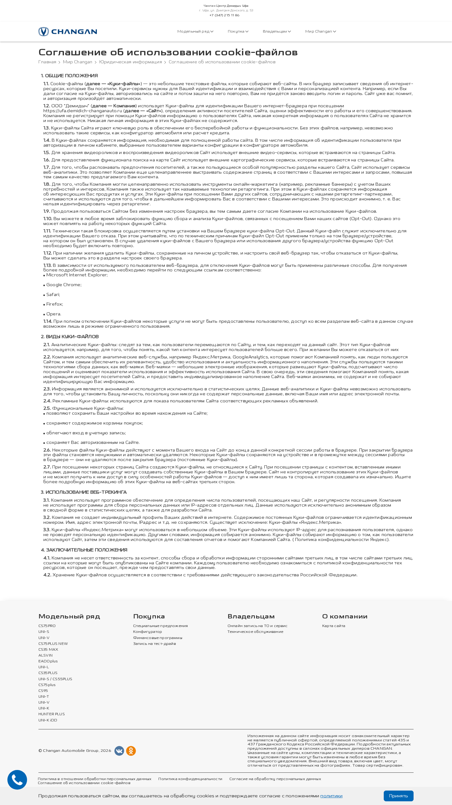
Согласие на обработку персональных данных (275, 779)
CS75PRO (47, 626)
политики (331, 796)
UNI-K (43, 708)
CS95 (43, 691)
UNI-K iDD (47, 720)
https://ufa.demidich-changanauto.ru (82, 111)
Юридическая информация (130, 62)
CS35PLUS (47, 673)
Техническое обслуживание (255, 632)
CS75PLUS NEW (53, 644)
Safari (52, 294)
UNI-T (43, 697)
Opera (53, 314)
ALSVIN (45, 655)
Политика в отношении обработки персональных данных (94, 779)
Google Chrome (63, 284)
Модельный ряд (193, 32)
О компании (345, 616)
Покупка (236, 32)
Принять (398, 796)
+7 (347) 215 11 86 (224, 15)
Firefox (54, 304)
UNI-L (43, 667)
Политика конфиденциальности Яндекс (341, 539)
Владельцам (275, 32)
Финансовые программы (157, 638)
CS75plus (46, 685)
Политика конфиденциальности (190, 779)
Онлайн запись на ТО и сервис (258, 626)
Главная (47, 62)
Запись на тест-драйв (154, 644)
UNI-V (44, 638)
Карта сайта (334, 626)
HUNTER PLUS (51, 714)
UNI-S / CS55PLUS (55, 679)
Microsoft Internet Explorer (76, 275)
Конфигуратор (147, 632)
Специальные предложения (160, 626)
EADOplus (47, 661)
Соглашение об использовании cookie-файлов (84, 783)
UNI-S (43, 632)
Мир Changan (319, 32)
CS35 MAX (48, 650)
